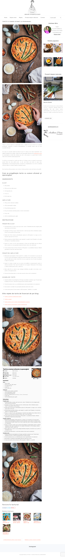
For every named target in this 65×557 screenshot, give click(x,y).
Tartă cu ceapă (8, 299)
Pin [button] (38, 378)
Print (35, 378)
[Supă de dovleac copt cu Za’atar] (48, 66)
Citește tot (48, 118)
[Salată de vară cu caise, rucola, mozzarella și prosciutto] (58, 52)
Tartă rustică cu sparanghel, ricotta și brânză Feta (16, 304)
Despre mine (57, 34)
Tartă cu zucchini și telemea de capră (13, 296)
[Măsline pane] (48, 52)
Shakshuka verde (38, 153)
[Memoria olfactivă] (53, 88)
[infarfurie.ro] (32, 7)
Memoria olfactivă (48, 102)
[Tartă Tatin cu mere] (58, 66)
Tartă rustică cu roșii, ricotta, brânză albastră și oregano (17, 301)
